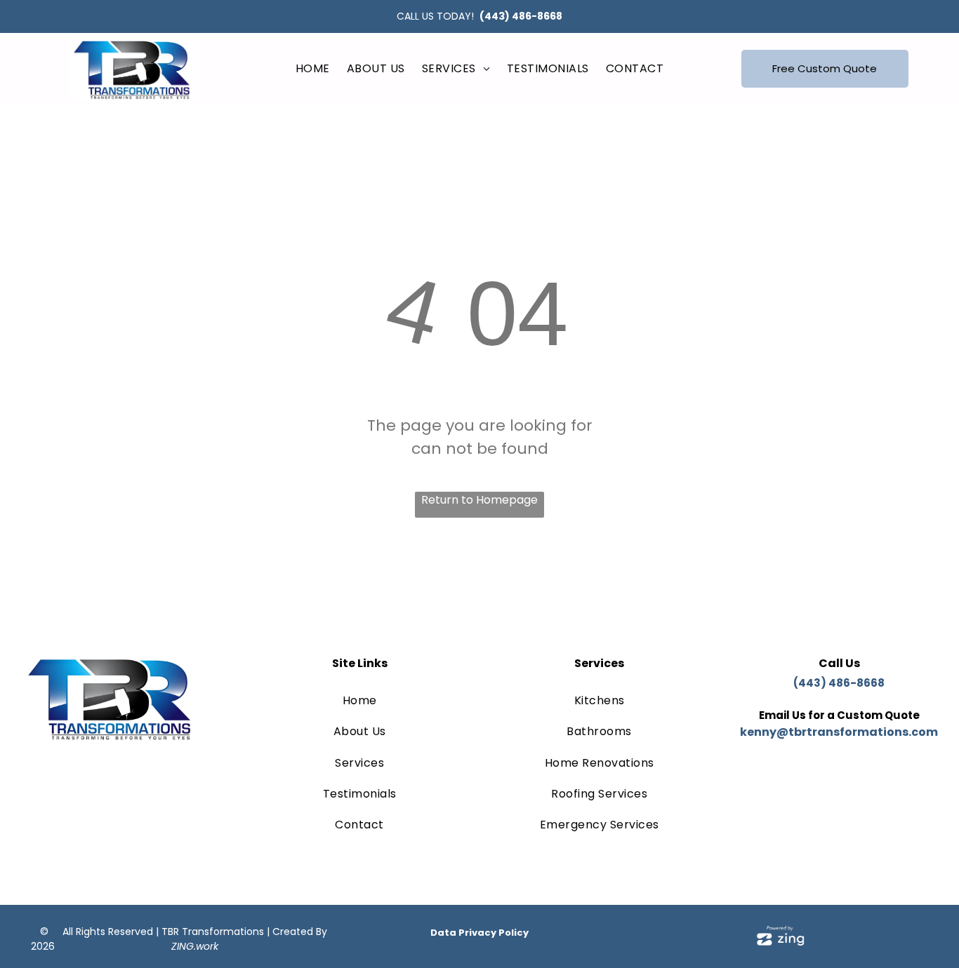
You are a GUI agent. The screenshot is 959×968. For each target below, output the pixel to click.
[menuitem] (312, 68)
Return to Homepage (479, 500)
